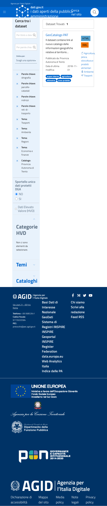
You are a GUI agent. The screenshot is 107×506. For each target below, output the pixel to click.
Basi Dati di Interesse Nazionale (50, 307)
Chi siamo (78, 302)
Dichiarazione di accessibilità (21, 500)
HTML (85, 38)
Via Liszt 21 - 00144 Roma (22, 306)
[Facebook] (73, 295)
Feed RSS (77, 317)
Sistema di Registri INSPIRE (53, 324)
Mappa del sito (43, 500)
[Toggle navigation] (4, 11)
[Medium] (79, 295)
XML (84, 45)
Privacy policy (91, 500)
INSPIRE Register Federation (49, 346)
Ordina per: (20, 56)
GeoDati (47, 317)
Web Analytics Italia (52, 364)
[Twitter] (85, 295)
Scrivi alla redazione (78, 310)
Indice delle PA (52, 371)
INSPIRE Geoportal (48, 334)
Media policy (60, 500)
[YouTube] (90, 295)
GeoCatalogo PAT (57, 35)
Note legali (75, 500)
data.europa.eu (52, 356)
